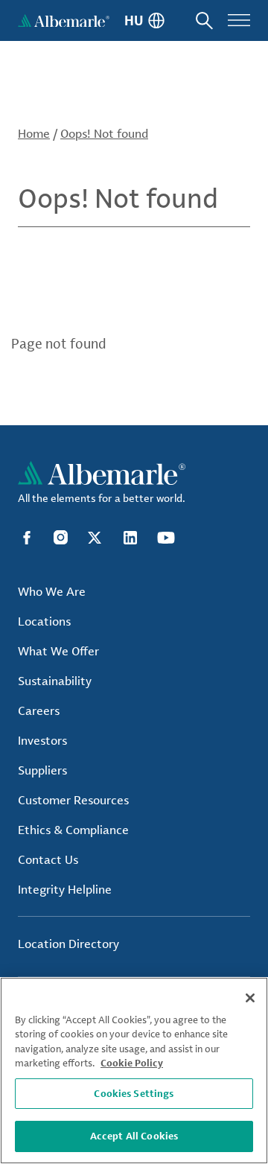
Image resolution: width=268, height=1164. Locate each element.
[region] (134, 1070)
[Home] (63, 20)
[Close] (250, 998)
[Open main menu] (239, 20)
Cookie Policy (131, 1062)
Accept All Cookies (134, 1135)
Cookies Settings (133, 1093)
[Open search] (204, 20)
